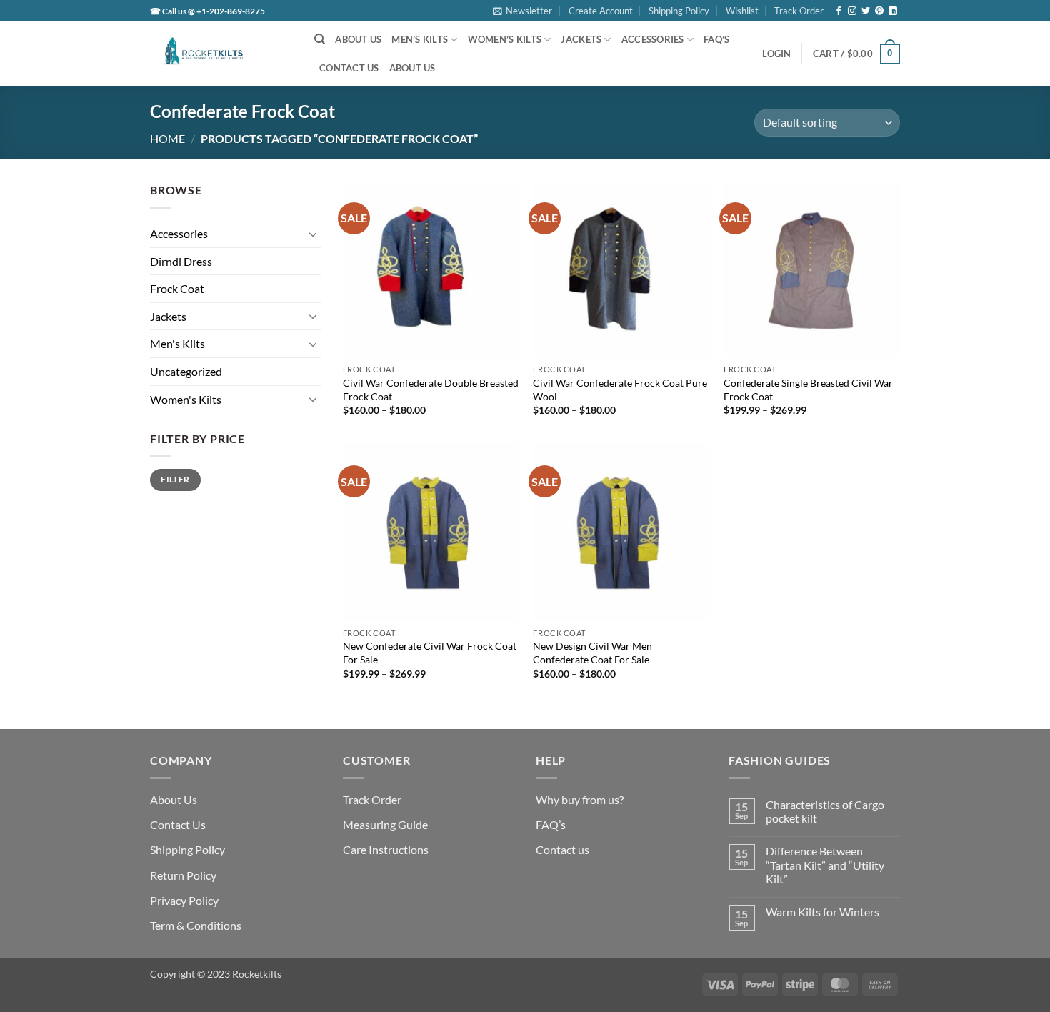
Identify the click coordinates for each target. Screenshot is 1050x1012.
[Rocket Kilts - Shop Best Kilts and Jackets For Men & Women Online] (221, 53)
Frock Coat (177, 288)
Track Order (799, 10)
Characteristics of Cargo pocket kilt (825, 811)
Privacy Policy (184, 900)
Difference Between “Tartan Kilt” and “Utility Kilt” (825, 864)
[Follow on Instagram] (852, 11)
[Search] (319, 39)
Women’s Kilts (504, 39)
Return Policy (183, 875)
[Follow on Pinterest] (879, 11)
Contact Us (349, 68)
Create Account (601, 10)
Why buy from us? (580, 799)
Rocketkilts (256, 974)
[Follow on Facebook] (838, 11)
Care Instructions (386, 849)
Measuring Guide (385, 824)
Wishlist (742, 10)
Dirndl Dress (181, 261)
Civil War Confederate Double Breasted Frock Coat (431, 389)
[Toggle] (312, 233)
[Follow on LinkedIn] (893, 11)
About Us (358, 39)
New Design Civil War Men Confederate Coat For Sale (592, 652)
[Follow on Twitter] (865, 11)
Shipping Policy (679, 10)
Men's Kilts (177, 343)
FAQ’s (716, 39)
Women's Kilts (185, 399)
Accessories (652, 39)
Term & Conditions (195, 925)
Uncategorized (186, 371)
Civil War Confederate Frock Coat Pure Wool (620, 389)
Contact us (562, 849)
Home (167, 138)
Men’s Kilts (419, 39)
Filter (175, 479)
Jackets (581, 39)
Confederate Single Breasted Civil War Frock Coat (808, 389)
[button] (522, 10)
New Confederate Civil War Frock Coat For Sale (429, 652)
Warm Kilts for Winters (822, 911)
